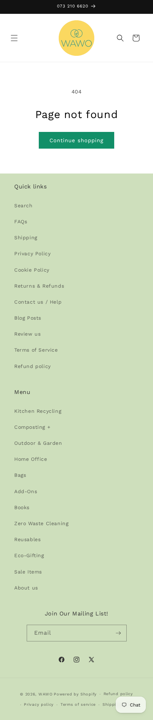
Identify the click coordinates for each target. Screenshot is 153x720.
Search (23, 205)
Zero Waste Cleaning (41, 523)
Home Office (30, 459)
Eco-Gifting (29, 555)
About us (26, 588)
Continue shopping (76, 140)
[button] (14, 38)
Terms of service (78, 704)
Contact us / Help (38, 302)
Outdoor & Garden (38, 443)
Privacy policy (39, 704)
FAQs (20, 221)
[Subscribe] (118, 633)
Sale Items (28, 572)
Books (22, 507)
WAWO (45, 694)
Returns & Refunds (39, 286)
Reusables (27, 539)
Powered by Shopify (75, 694)
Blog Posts (27, 318)
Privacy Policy (32, 253)
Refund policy (32, 366)
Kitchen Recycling (37, 411)
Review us (27, 334)
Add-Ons (25, 491)
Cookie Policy (31, 270)
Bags (20, 475)
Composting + (32, 427)
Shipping (25, 237)
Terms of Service (36, 350)
